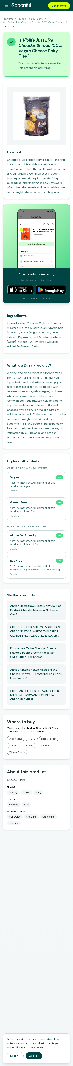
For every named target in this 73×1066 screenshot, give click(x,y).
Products (8, 18)
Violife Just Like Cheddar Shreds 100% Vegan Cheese (33, 22)
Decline (15, 1055)
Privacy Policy (34, 1047)
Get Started (59, 5)
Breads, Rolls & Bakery (30, 18)
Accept (34, 1055)
